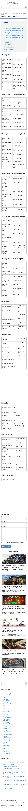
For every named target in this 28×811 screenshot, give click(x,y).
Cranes (4, 705)
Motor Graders (6, 727)
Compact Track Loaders (8, 703)
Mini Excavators (6, 722)
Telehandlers (6, 745)
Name (3, 516)
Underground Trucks (7, 750)
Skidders (5, 736)
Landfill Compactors (7, 717)
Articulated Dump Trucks (8, 693)
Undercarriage (8, 42)
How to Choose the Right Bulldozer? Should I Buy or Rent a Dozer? (13, 587)
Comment (3, 526)
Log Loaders (6, 719)
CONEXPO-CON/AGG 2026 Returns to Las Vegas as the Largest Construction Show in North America (14, 768)
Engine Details (8, 44)
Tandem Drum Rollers (8, 744)
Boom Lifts (5, 699)
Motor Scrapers (6, 728)
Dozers (4, 708)
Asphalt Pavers (6, 694)
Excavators (5, 710)
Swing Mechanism (10, 49)
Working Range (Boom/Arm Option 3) (14, 30)
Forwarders (5, 714)
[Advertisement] (14, 385)
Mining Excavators (7, 725)
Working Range (8, 26)
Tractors (5, 747)
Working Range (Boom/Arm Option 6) (14, 37)
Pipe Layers (5, 730)
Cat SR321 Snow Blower (9, 788)
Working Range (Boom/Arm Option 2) (14, 28)
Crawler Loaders (7, 707)
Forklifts (5, 713)
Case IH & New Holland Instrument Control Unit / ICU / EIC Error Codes (13, 670)
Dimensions (8, 40)
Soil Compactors (7, 737)
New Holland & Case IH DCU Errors (13, 651)
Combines (5, 702)
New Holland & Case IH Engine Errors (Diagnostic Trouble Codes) (13, 566)
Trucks (4, 748)
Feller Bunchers (6, 711)
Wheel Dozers (6, 751)
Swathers (5, 742)
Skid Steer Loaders (7, 734)
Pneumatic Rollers (7, 731)
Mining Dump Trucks (7, 724)
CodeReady (11, 2)
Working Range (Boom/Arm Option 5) (14, 35)
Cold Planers (6, 700)
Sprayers (5, 739)
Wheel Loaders (6, 753)
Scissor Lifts (6, 733)
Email (3, 521)
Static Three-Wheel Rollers (9, 740)
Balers (4, 697)
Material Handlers (7, 720)
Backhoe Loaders (7, 696)
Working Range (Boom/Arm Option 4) (14, 33)
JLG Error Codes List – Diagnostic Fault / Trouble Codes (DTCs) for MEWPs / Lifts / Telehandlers (12, 630)
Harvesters (5, 716)
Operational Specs (10, 46)
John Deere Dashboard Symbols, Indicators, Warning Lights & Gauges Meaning (13, 608)
